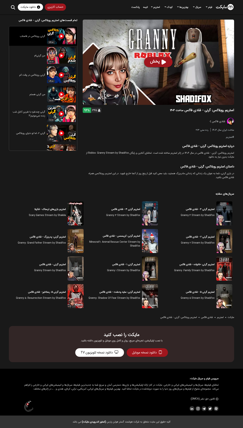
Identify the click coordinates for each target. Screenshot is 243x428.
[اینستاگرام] (197, 408)
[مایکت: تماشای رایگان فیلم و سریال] (224, 7)
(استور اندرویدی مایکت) (94, 422)
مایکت (231, 317)
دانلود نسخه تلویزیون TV (97, 352)
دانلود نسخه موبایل (144, 352)
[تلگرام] (204, 408)
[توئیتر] (210, 408)
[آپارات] (216, 408)
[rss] (191, 408)
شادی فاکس (207, 317)
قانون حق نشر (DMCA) (203, 399)
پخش (155, 61)
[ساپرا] (28, 406)
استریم (229, 137)
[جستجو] (13, 7)
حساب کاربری (55, 7)
